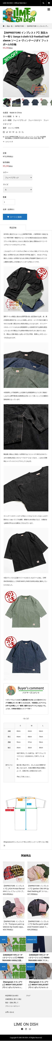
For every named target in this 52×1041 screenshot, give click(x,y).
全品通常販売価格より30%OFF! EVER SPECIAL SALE (25, 137)
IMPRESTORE (13, 137)
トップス (36, 137)
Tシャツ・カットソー (26, 137)
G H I (7, 137)
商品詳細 (13, 227)
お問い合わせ (9, 1012)
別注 (35, 138)
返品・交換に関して (11, 1002)
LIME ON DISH (26, 1024)
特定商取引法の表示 (11, 996)
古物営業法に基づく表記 (13, 999)
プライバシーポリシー (12, 1006)
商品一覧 (41, 138)
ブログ (28, 996)
